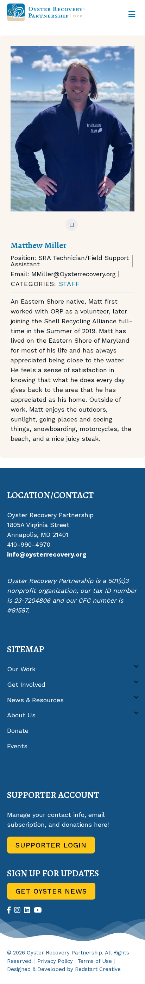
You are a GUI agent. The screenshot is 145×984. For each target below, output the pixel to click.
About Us (21, 715)
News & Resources (35, 700)
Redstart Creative (98, 969)
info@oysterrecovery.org (46, 554)
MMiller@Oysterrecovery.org (73, 274)
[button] (136, 666)
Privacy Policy (55, 961)
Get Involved (26, 684)
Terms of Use (94, 961)
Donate (18, 730)
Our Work (21, 669)
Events (17, 746)
